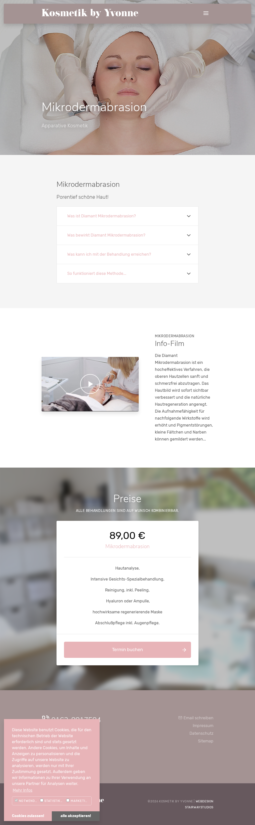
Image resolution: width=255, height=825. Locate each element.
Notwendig (28, 801)
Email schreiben (198, 718)
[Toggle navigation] (205, 13)
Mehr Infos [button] (22, 790)
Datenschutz (201, 733)
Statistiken (54, 801)
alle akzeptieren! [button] (76, 816)
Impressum (203, 725)
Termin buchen (127, 649)
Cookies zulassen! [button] (28, 816)
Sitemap (205, 741)
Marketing (79, 801)
